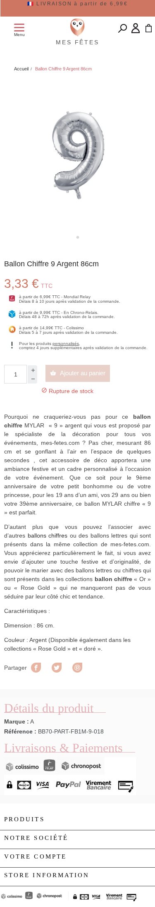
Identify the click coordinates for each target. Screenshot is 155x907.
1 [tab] (78, 237)
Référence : (20, 731)
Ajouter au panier (77, 372)
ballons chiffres (48, 535)
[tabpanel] (77, 154)
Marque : (16, 721)
